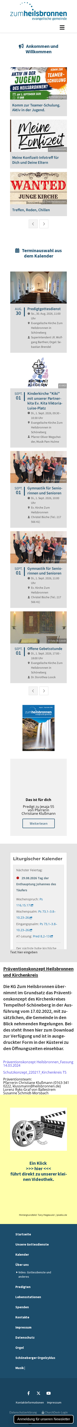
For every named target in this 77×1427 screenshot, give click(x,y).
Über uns (22, 1265)
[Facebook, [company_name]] (28, 1393)
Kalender (22, 1254)
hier (38, 1168)
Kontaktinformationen (30, 1402)
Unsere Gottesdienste (32, 1244)
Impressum (23, 1327)
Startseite (23, 1234)
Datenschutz (25, 1337)
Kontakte (22, 1317)
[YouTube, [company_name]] (48, 1393)
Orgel (19, 1348)
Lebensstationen (28, 1297)
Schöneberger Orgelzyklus (35, 1358)
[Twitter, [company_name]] (38, 1393)
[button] (38, 27)
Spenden (22, 1307)
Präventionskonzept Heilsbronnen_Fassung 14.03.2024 (38, 1064)
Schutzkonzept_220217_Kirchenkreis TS (35, 1072)
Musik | (20, 1368)
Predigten (23, 1287)
